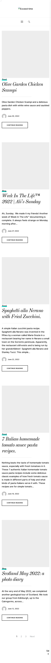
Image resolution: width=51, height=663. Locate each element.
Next (32, 636)
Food (4, 79)
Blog (4, 191)
